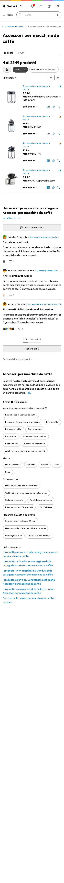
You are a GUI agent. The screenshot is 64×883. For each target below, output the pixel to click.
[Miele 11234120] (32, 125)
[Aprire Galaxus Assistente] (49, 6)
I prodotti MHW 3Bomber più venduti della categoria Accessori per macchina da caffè (28, 572)
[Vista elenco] (57, 77)
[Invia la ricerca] (20, 15)
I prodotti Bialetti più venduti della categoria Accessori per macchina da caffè (29, 581)
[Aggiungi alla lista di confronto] (48, 106)
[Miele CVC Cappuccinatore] (32, 179)
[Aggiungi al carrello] (58, 106)
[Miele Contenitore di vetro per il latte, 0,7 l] (32, 97)
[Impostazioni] (32, 6)
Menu (10, 14)
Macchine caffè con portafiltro (45, 69)
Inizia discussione (34, 227)
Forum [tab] (20, 52)
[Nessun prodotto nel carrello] (58, 6)
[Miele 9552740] (32, 152)
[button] (60, 86)
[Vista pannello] (51, 77)
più (29, 392)
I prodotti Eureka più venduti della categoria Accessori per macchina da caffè (28, 591)
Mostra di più (31, 348)
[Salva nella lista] (53, 106)
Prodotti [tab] (8, 52)
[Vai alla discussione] (32, 249)
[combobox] (7, 70)
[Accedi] (41, 6)
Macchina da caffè (14, 26)
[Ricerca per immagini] (57, 14)
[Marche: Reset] (25, 70)
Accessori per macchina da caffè (36, 88)
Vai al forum (9, 218)
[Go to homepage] (12, 6)
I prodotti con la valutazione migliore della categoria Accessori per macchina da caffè (28, 563)
